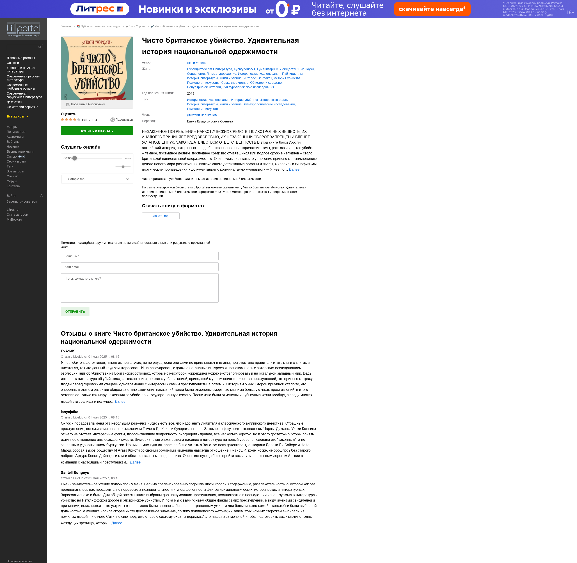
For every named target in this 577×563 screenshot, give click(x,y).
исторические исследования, (259, 73)
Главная (66, 26)
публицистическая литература (101, 26)
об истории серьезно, (266, 82)
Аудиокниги (15, 136)
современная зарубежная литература (24, 95)
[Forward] (88, 167)
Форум (12, 181)
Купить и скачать (97, 131)
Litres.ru (12, 209)
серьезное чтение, (235, 82)
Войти (11, 195)
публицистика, (293, 73)
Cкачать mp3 (160, 216)
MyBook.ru (14, 219)
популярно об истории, (204, 87)
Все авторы (15, 171)
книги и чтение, (231, 78)
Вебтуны (13, 141)
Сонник (12, 176)
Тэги (10, 166)
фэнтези (13, 63)
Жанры (12, 127)
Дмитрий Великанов (202, 115)
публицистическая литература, (210, 69)
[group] (97, 164)
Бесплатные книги (20, 151)
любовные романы (21, 58)
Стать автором (17, 214)
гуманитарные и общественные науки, (286, 69)
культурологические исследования (248, 87)
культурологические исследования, (269, 104)
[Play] (77, 166)
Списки (12, 156)
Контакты (13, 186)
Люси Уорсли (137, 26)
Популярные (16, 131)
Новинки (13, 146)
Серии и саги (16, 161)
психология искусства (203, 109)
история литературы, (203, 78)
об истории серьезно (22, 107)
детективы (14, 102)
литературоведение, (222, 73)
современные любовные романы (21, 86)
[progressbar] (98, 158)
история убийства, (287, 78)
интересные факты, (258, 78)
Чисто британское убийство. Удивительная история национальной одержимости (201, 179)
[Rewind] (68, 167)
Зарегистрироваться (22, 201)
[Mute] (111, 167)
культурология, (245, 69)
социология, (196, 73)
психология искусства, (203, 82)
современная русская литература (23, 78)
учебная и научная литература (21, 69)
